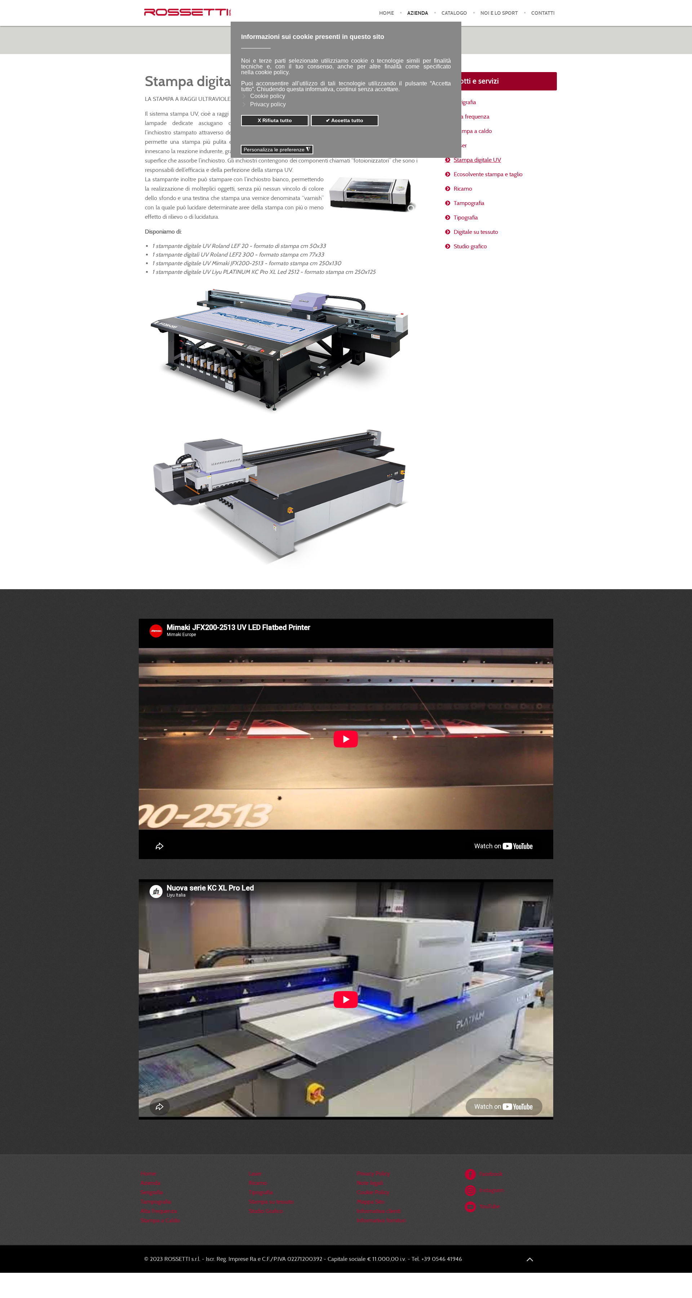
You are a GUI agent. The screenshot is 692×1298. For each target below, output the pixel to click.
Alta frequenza (471, 116)
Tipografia (466, 217)
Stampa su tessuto (271, 1201)
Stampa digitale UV (477, 159)
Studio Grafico (266, 1211)
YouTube (489, 1206)
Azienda (150, 1182)
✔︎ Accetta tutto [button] (344, 120)
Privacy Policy (373, 1173)
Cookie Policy (373, 1192)
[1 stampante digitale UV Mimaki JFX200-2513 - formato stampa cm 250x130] (281, 349)
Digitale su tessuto (476, 231)
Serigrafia (465, 102)
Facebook (490, 1173)
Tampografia (469, 203)
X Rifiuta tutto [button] (275, 120)
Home (148, 1173)
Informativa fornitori (381, 1220)
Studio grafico (470, 246)
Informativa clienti (378, 1211)
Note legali (370, 1182)
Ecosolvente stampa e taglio (488, 174)
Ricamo (463, 188)
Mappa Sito (371, 1201)
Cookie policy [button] (267, 96)
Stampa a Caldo (160, 1220)
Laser (460, 145)
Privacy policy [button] (268, 104)
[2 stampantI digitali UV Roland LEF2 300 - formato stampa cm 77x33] (372, 195)
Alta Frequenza (159, 1211)
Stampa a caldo (473, 131)
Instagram (491, 1190)
